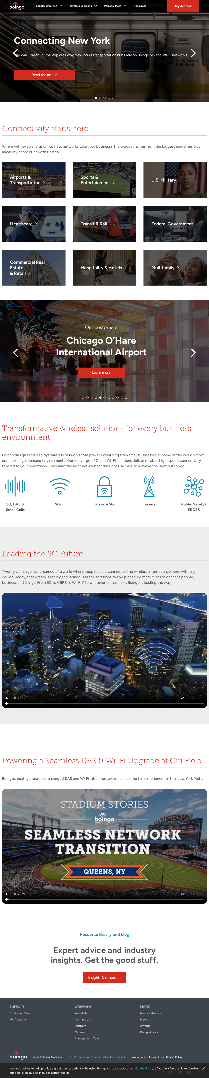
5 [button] (113, 98)
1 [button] (96, 98)
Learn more (101, 372)
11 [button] (126, 398)
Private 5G (104, 504)
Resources (140, 5)
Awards (145, 1026)
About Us (81, 1013)
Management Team (87, 1038)
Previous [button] (15, 53)
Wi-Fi (60, 504)
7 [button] (109, 398)
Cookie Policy (144, 1068)
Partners (80, 1026)
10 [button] (122, 398)
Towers (149, 504)
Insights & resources (104, 977)
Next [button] (193, 53)
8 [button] (113, 398)
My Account (183, 6)
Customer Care (20, 1013)
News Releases (150, 1013)
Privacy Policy (139, 1057)
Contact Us (82, 1019)
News (144, 1019)
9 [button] (117, 398)
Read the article (44, 75)
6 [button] (104, 398)
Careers (80, 1032)
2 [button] (100, 98)
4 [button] (109, 98)
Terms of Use (156, 1057)
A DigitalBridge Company (47, 1057)
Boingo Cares (149, 1032)
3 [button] (104, 98)
